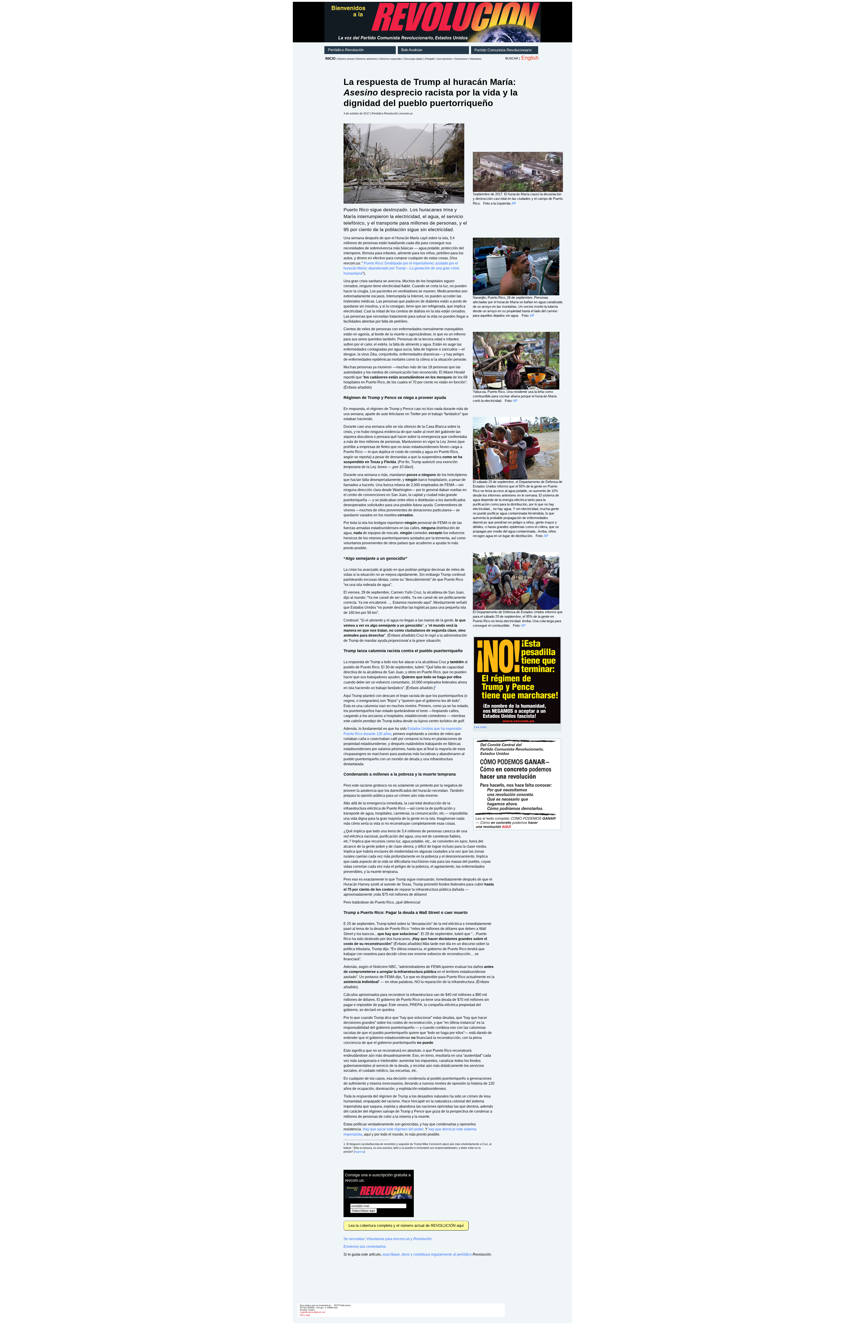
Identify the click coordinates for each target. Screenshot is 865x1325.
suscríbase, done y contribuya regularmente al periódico (427, 1254)
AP (514, 203)
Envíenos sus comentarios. (365, 1246)
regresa (359, 1151)
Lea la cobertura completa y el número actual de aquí (406, 1225)
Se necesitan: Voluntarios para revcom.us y (388, 1239)
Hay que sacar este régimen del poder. (393, 1129)
